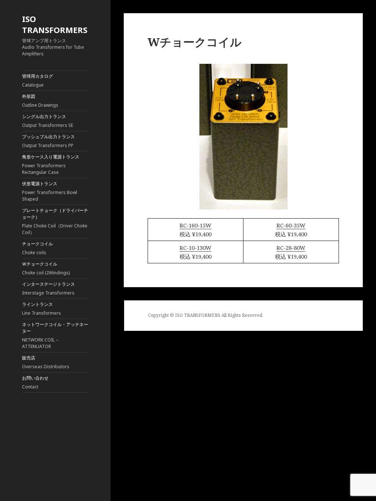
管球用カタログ (37, 80)
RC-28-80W (291, 247)
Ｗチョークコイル (46, 268)
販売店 (45, 362)
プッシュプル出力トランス (48, 141)
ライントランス (41, 308)
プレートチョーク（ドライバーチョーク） (55, 221)
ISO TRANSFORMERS (54, 24)
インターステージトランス (48, 288)
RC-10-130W (196, 247)
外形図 (40, 100)
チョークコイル (37, 248)
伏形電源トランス (49, 191)
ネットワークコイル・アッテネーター (55, 335)
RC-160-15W (196, 225)
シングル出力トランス (47, 120)
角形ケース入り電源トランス (50, 164)
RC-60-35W (291, 225)
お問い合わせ (35, 382)
